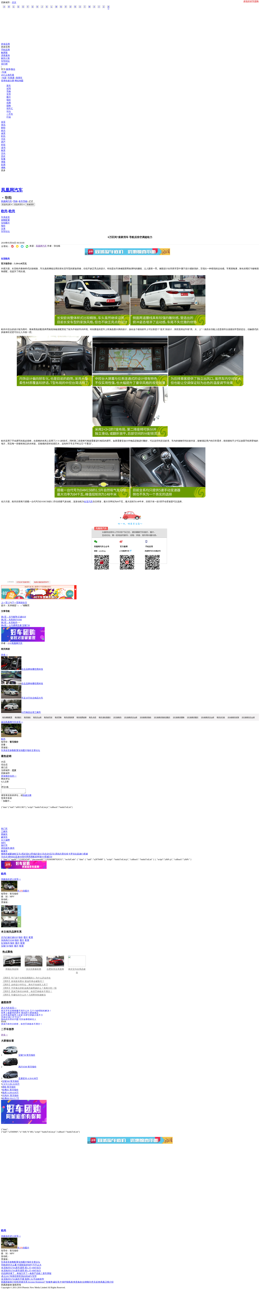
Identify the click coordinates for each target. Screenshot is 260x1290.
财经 (3, 128)
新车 (8, 85)
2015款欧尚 (117, 717)
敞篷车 (4, 851)
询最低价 (5, 879)
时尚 (3, 136)
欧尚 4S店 (92, 717)
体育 (3, 133)
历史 (3, 156)
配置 (31, 937)
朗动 (11, 857)
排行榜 (4, 64)
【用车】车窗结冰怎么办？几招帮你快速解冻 (24, 995)
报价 (8, 100)
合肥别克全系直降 (55, 969)
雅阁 (3, 854)
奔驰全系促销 (11, 969)
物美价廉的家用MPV (41, 582)
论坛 (8, 111)
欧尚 (4, 211)
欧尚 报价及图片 (105, 717)
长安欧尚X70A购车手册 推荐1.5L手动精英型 (22, 1279)
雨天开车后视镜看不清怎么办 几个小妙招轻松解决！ (26, 1011)
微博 (8, 69)
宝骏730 (5, 946)
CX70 (4, 1084)
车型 (8, 94)
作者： (4, 643)
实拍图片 (5, 223)
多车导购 (23, 201)
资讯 (3, 125)
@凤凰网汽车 (16, 643)
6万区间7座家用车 (23, 582)
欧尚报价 (27, 717)
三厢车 (4, 831)
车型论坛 (5, 231)
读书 (3, 147)
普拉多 (65, 854)
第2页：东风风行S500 (11, 619)
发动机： (5, 899)
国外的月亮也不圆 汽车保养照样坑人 (18, 1019)
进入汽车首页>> (9, 1008)
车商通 (11, 78)
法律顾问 (86, 1282)
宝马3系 (20, 854)
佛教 (3, 167)
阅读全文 (22, 602)
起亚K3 (27, 854)
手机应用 (5, 50)
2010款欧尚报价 (145, 717)
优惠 (8, 103)
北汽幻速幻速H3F (9, 937)
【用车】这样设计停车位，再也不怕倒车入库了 (25, 985)
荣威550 (48, 857)
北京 (14, 2)
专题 (4, 78)
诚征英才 (57, 1282)
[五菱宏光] (10, 1078)
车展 (4, 72)
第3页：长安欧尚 (9, 622)
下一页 (15, 602)
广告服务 (48, 1282)
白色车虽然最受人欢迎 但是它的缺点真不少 (22, 1015)
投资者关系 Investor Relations (30, 1282)
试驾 (8, 88)
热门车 (4, 828)
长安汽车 (88, 501)
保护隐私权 (67, 1282)
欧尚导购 (58, 717)
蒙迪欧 (13, 854)
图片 (8, 97)
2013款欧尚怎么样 (248, 717)
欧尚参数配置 (7, 717)
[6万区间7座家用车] (92, 324)
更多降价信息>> (9, 776)
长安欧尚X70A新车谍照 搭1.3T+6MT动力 (21, 1268)
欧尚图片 (18, 717)
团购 (8, 105)
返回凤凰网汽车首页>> (12, 722)
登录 (3, 80)
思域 (33, 854)
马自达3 (5, 857)
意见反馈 (95, 1282)
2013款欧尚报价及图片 (162, 717)
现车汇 (9, 108)
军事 (3, 159)
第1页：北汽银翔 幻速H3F (13, 617)
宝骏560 (6, 1081)
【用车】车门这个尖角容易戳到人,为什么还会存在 (26, 978)
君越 (86, 854)
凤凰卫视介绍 (106, 1282)
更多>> (4, 655)
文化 (3, 153)
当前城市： (6, 770)
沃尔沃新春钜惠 (33, 969)
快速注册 (9, 80)
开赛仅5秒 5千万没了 (11, 1017)
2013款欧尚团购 (178, 717)
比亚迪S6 (17, 857)
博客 (3, 162)
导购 (8, 91)
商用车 (19, 78)
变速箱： (5, 747)
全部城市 (108, 7)
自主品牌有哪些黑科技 (32, 669)
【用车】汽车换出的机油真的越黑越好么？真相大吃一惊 (29, 988)
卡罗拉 (71, 854)
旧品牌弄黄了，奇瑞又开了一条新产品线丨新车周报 (26, 1273)
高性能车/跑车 (8, 848)
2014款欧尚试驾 (233, 717)
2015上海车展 (7, 75)
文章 (3, 228)
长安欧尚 (5, 258)
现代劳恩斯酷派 (29, 857)
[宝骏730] (10, 1055)
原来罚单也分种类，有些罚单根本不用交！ (21, 1024)
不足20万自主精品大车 (32, 698)
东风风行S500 (7, 940)
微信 (13, 69)
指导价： (5, 894)
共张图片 (23, 891)
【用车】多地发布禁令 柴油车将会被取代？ (23, 981)
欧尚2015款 (221, 717)
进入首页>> (15, 879)
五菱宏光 (22, 1078)
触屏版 (4, 52)
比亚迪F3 (79, 854)
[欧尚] (11, 736)
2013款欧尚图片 (192, 717)
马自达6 (46, 854)
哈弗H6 (5, 1098)
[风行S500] (10, 1067)
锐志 (59, 854)
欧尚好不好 (48, 717)
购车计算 (5, 58)
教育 (3, 150)
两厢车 (4, 834)
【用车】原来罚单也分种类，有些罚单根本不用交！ (27, 991)
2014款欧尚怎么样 (207, 717)
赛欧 (4, 1087)
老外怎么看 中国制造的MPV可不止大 (23, 1265)
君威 (7, 854)
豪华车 (4, 837)
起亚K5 (38, 854)
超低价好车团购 (251, 1)
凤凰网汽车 (12, 189)
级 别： (5, 896)
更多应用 (5, 44)
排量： (4, 745)
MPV (3, 843)
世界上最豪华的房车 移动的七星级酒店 (19, 1013)
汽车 (3, 139)
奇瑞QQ (41, 857)
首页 (3, 122)
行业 (8, 117)
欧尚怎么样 (37, 717)
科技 (3, 145)
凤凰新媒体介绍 (8, 1282)
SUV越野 (5, 840)
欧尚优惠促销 (81, 717)
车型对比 (5, 61)
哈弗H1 (5, 1090)
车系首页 (5, 217)
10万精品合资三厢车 (31, 712)
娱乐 (3, 130)
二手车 (9, 114)
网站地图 (19, 80)
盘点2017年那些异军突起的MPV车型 (19, 1276)
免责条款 (77, 1282)
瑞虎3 (5, 1092)
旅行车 (4, 845)
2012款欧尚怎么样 (130, 717)
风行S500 (22, 1067)
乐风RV (5, 1095)
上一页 (4, 602)
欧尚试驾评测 (69, 717)
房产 (3, 142)
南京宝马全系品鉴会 (77, 971)
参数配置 (5, 220)
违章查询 (5, 55)
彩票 (3, 165)
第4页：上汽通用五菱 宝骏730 (15, 625)
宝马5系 (53, 854)
